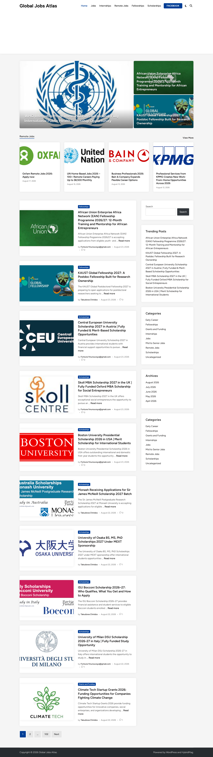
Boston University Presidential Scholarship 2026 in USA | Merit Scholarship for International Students (104, 439)
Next (56, 734)
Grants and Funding (87, 684)
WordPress (171, 752)
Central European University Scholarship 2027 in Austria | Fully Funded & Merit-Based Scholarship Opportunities (166, 268)
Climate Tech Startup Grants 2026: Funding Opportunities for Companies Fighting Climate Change (104, 693)
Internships (105, 5)
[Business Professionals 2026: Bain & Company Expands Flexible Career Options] (129, 155)
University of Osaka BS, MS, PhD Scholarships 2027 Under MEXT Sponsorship (100, 541)
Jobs (93, 5)
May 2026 (151, 396)
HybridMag (187, 752)
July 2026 (151, 387)
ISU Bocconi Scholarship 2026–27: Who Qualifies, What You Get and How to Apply (104, 591)
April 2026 (151, 401)
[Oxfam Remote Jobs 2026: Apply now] (40, 155)
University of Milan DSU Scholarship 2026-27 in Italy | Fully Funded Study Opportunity (103, 641)
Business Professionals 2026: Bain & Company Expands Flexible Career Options (128, 176)
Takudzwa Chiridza (89, 300)
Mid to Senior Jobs (155, 343)
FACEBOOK (173, 5)
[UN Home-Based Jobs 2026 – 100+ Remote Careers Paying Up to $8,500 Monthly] (84, 155)
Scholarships (154, 5)
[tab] (27, 136)
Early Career (152, 320)
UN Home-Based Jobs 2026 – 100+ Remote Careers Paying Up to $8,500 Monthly (83, 176)
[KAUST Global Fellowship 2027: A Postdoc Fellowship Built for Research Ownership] (164, 111)
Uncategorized (153, 357)
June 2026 (151, 391)
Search (149, 206)
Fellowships (138, 5)
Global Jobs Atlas (38, 6)
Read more (124, 240)
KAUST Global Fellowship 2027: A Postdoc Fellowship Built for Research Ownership (104, 277)
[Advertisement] (106, 33)
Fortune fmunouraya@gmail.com (96, 247)
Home (84, 5)
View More (188, 137)
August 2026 (152, 382)
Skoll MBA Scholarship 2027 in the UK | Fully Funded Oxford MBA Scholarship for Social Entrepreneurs (105, 386)
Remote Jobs (121, 5)
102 (46, 734)
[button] (119, 64)
